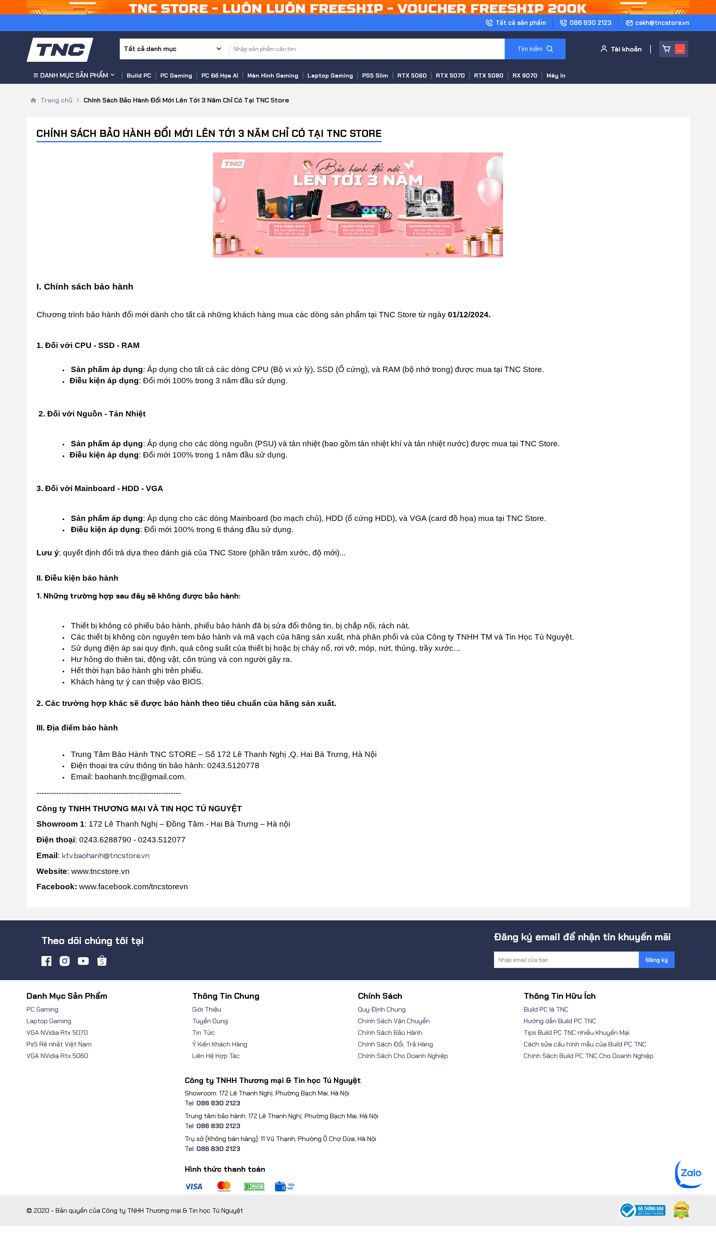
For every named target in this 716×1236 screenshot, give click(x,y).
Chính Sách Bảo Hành (390, 1032)
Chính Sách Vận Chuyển (394, 1021)
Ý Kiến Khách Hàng (219, 1044)
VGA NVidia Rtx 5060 (57, 1055)
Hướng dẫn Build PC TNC (560, 1021)
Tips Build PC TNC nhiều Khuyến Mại (576, 1032)
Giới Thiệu (206, 1009)
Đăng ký (657, 959)
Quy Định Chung (382, 1009)
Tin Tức (203, 1032)
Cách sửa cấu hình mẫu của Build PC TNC (585, 1044)
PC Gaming (42, 1009)
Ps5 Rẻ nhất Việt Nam (59, 1044)
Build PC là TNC (546, 1009)
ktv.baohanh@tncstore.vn (106, 855)
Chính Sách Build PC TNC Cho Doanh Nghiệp (588, 1055)
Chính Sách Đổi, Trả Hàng (395, 1044)
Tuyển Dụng (210, 1021)
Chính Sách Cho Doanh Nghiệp (403, 1055)
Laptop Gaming (49, 1021)
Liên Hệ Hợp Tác (216, 1055)
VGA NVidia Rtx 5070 (57, 1032)
